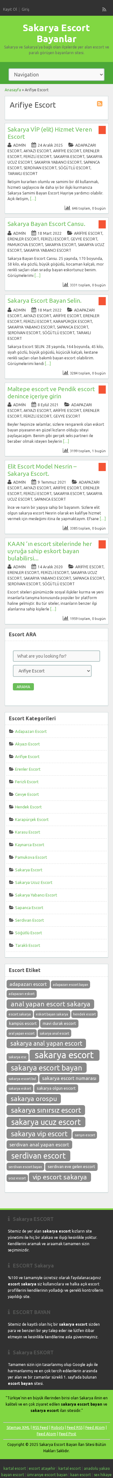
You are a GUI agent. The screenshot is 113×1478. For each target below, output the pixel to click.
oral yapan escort (21, 1033)
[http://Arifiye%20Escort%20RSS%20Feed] (100, 105)
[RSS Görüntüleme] (104, 9)
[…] (33, 199)
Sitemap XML (18, 1427)
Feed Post (67, 1434)
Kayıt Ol (10, 9)
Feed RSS (75, 1427)
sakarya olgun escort (56, 1088)
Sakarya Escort (68, 157)
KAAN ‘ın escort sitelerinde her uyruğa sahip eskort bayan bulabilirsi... (50, 551)
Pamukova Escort (25, 245)
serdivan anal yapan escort (39, 1144)
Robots (57, 1427)
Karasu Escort (27, 832)
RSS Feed (40, 1427)
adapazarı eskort (21, 994)
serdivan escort (38, 1155)
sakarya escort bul (22, 1079)
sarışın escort (85, 1135)
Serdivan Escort (40, 168)
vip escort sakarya (60, 1177)
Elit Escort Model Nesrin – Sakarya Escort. (42, 470)
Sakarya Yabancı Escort (58, 162)
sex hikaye (103, 1475)
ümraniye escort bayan (47, 1475)
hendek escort (84, 1014)
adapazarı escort (28, 984)
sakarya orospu (34, 1098)
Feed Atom (95, 1427)
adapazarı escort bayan (70, 984)
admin (19, 145)
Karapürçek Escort (72, 321)
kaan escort (80, 1475)
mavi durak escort (59, 1023)
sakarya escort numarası (69, 1078)
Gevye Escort (84, 239)
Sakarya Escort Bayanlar (56, 33)
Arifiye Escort (67, 151)
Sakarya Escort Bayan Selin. (45, 300)
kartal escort (14, 1468)
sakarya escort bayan (46, 1068)
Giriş (25, 9)
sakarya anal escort (54, 1033)
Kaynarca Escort (29, 844)
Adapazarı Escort (31, 731)
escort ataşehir (42, 1468)
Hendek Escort (28, 807)
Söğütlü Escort (74, 168)
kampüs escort (23, 1023)
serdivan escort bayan (25, 1167)
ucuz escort (17, 1178)
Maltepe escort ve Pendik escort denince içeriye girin (51, 392)
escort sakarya (19, 1014)
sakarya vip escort (39, 1134)
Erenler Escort (23, 239)
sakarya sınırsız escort (46, 1110)
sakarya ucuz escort (46, 1122)
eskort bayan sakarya (52, 1014)
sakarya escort (64, 1055)
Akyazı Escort (37, 151)
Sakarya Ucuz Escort (33, 882)
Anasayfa (13, 90)
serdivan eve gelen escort (71, 1166)
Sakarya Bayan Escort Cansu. (46, 223)
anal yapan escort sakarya (50, 1004)
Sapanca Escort (72, 327)
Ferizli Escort (37, 157)
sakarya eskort (19, 1088)
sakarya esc (17, 1057)
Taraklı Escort (23, 173)
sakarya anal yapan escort (46, 1043)
